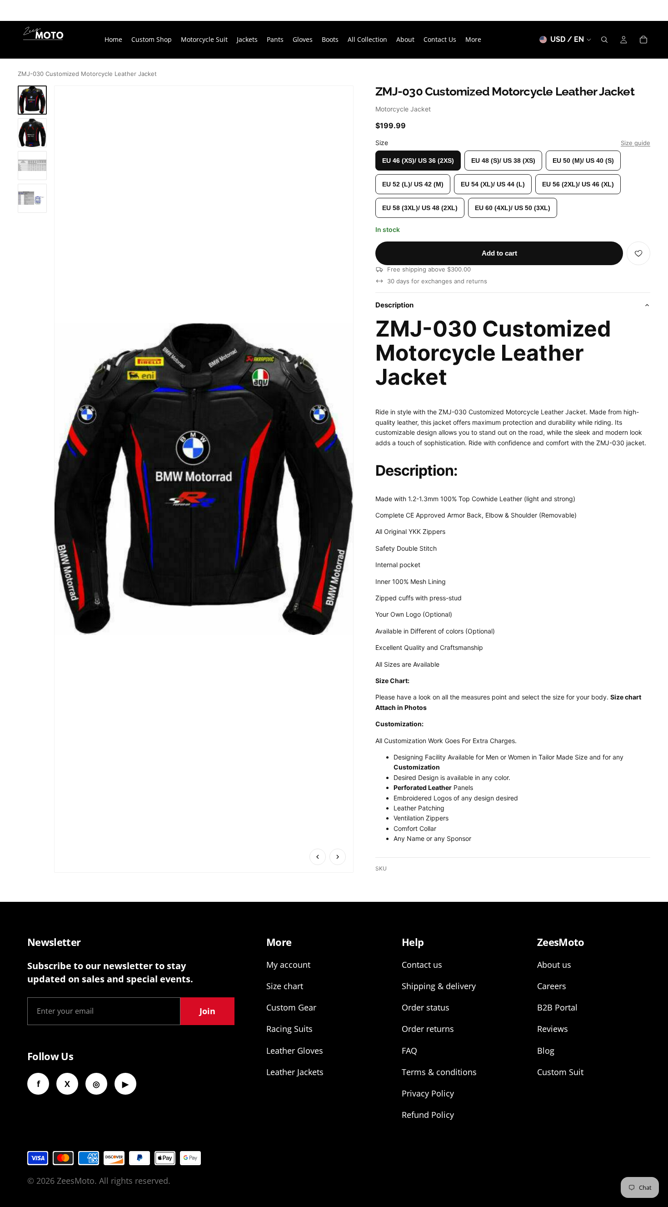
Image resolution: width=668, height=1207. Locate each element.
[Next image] (337, 857)
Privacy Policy (428, 1093)
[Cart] (643, 40)
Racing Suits (289, 1028)
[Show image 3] (32, 165)
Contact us (422, 964)
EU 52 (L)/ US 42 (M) (413, 184)
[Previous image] (317, 857)
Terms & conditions (439, 1071)
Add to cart (499, 253)
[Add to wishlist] (638, 253)
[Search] (604, 40)
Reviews (552, 1028)
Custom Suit (560, 1071)
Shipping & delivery (439, 986)
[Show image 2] (32, 132)
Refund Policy (428, 1114)
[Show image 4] (32, 198)
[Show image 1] (32, 100)
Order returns (428, 1028)
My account (288, 964)
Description (394, 305)
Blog (545, 1050)
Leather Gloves (294, 1050)
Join (207, 1011)
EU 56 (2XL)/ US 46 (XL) (578, 184)
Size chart (284, 986)
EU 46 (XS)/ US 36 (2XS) (418, 160)
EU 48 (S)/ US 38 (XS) (503, 160)
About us (554, 964)
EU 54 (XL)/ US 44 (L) (493, 184)
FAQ (409, 1050)
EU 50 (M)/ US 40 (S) (583, 160)
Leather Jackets (295, 1071)
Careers (551, 986)
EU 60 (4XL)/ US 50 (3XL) (512, 207)
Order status (425, 1007)
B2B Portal (557, 1007)
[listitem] (473, 39)
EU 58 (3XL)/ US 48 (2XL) (420, 207)
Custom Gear (291, 1007)
